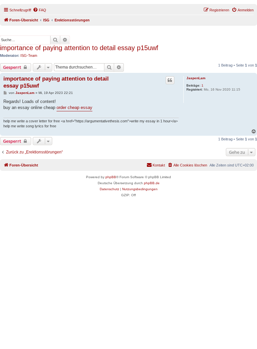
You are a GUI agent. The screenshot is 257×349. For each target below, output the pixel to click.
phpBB (110, 177)
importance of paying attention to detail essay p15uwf (79, 47)
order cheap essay (74, 107)
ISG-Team (28, 55)
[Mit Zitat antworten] (170, 80)
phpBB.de (152, 183)
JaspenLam (195, 78)
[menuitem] (39, 10)
